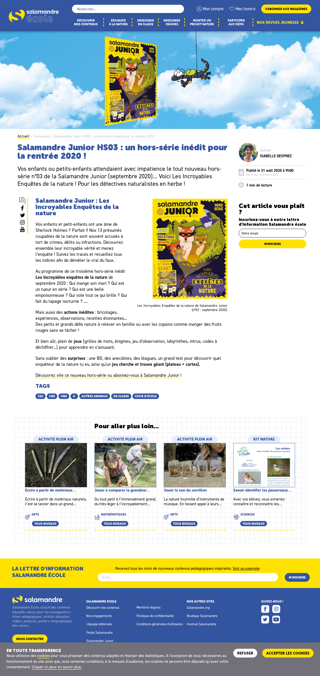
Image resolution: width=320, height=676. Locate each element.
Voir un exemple (246, 568)
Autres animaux (95, 396)
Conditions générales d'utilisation (159, 624)
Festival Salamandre (201, 624)
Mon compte (213, 8)
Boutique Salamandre (202, 616)
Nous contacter (30, 639)
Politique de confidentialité (155, 616)
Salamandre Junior (100, 641)
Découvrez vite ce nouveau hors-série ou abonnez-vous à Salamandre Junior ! (109, 375)
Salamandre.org (198, 608)
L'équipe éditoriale (99, 624)
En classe (121, 396)
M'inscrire (272, 244)
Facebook (265, 609)
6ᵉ (74, 396)
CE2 (40, 396)
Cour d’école (146, 396)
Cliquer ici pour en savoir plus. (57, 666)
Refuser (245, 653)
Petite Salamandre (99, 632)
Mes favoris (246, 8)
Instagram (276, 609)
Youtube (276, 620)
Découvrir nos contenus (102, 608)
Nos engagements (99, 616)
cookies (43, 655)
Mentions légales (148, 607)
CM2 (64, 396)
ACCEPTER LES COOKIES (288, 653)
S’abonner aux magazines (286, 9)
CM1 (52, 396)
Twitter (265, 620)
